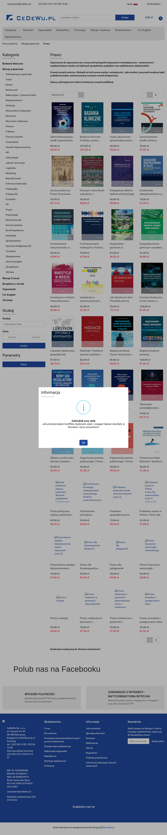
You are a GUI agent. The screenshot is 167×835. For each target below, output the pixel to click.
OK (83, 442)
